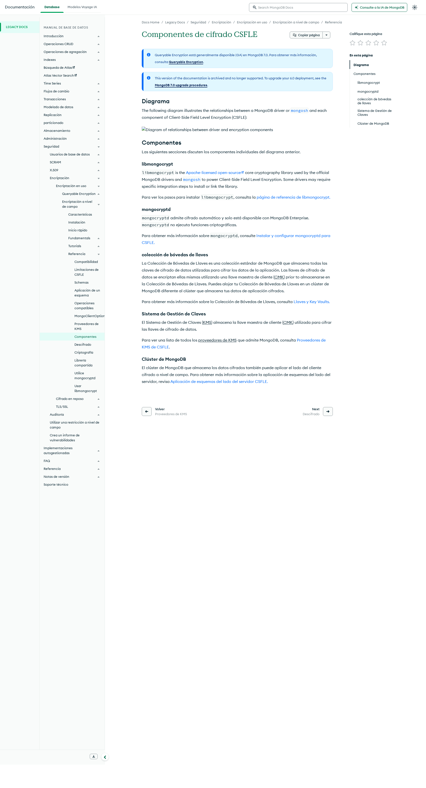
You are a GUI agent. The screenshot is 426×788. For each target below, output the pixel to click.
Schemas (81, 282)
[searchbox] (298, 7)
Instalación (76, 222)
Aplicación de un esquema (87, 292)
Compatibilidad (86, 262)
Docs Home (151, 22)
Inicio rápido (77, 230)
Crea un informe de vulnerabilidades (65, 437)
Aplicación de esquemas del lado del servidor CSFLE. (219, 381)
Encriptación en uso (252, 22)
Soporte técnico (56, 484)
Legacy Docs (175, 22)
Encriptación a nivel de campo (296, 22)
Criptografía (83, 352)
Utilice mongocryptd (84, 375)
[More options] (326, 35)
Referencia (333, 22)
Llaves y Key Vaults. (312, 301)
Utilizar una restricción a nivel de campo (74, 424)
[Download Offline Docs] (94, 756)
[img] (352, 43)
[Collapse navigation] (105, 757)
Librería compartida (83, 362)
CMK (279, 276)
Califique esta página (366, 34)
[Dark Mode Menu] (414, 7)
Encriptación (221, 22)
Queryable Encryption (186, 62)
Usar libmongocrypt (85, 388)
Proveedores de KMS (86, 326)
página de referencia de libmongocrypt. (293, 197)
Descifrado (82, 344)
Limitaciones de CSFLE (86, 272)
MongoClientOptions (89, 316)
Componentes (85, 337)
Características (80, 214)
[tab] (52, 6)
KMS (207, 322)
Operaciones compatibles (84, 305)
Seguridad (198, 22)
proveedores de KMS (217, 340)
